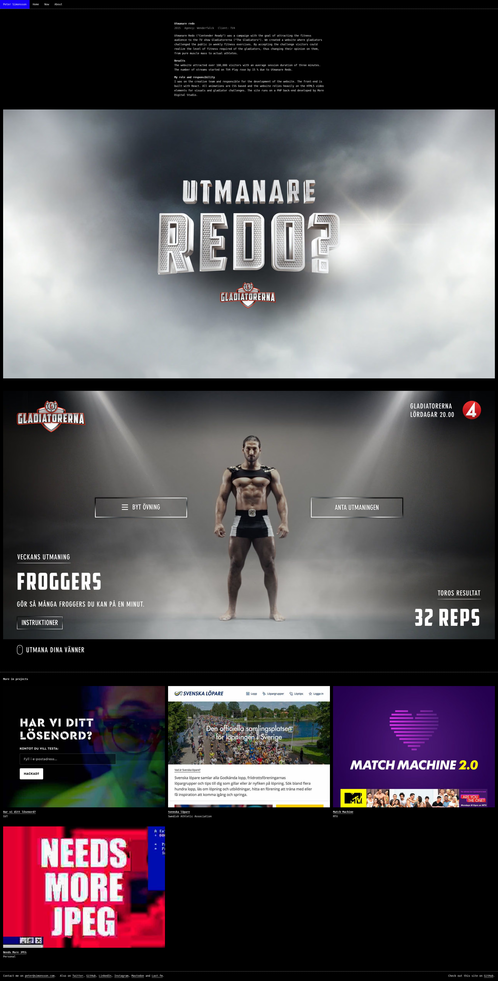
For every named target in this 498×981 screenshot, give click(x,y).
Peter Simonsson (14, 4)
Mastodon (138, 975)
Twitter (77, 975)
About (58, 4)
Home (36, 4)
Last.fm (157, 975)
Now (46, 4)
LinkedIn (105, 975)
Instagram (121, 975)
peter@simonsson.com (39, 975)
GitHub (91, 975)
